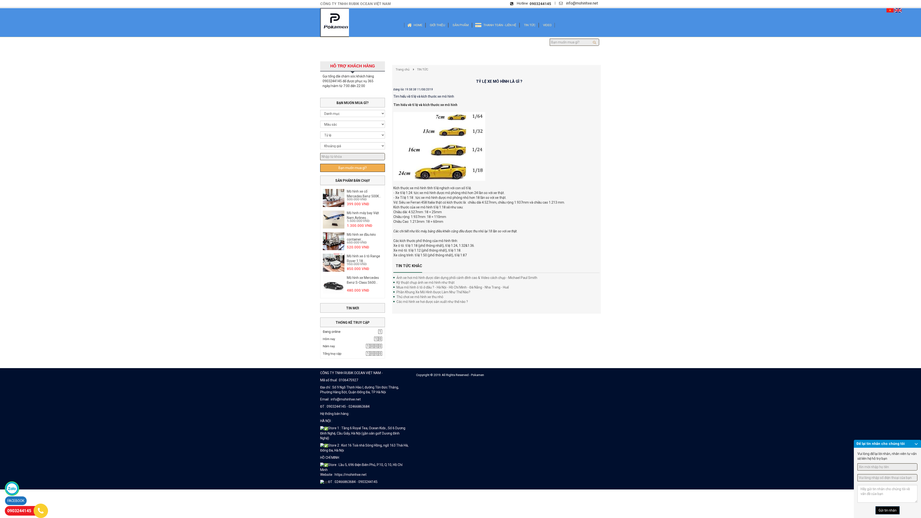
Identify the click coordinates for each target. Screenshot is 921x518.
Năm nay (329, 346)
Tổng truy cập (332, 353)
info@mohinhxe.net (582, 3)
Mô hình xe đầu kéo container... (361, 237)
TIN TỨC (422, 69)
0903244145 (540, 4)
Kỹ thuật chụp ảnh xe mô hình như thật (425, 282)
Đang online (332, 332)
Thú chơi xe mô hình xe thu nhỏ (419, 297)
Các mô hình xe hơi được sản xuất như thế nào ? (432, 302)
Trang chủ (402, 69)
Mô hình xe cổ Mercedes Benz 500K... (364, 193)
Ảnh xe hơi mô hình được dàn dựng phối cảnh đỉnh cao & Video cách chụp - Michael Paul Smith (466, 278)
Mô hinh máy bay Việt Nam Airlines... (363, 215)
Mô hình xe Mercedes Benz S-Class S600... (363, 280)
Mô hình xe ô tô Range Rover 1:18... (363, 258)
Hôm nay (329, 339)
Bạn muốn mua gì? (352, 168)
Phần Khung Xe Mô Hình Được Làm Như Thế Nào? (433, 292)
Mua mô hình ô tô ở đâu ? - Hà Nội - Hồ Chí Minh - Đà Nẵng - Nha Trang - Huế (452, 287)
